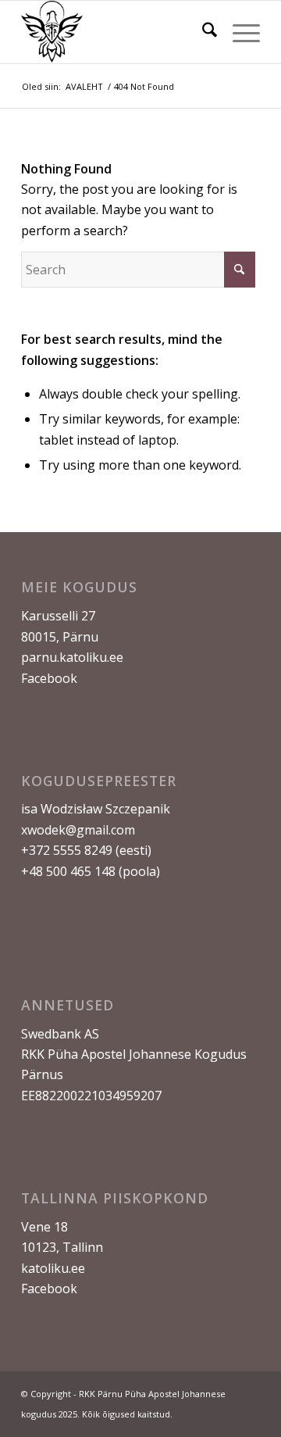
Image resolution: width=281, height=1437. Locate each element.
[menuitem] (202, 32)
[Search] (202, 32)
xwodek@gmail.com (78, 829)
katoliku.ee (53, 1268)
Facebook (49, 678)
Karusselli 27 (58, 615)
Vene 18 (44, 1226)
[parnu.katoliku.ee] (116, 32)
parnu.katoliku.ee (72, 657)
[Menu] (238, 32)
